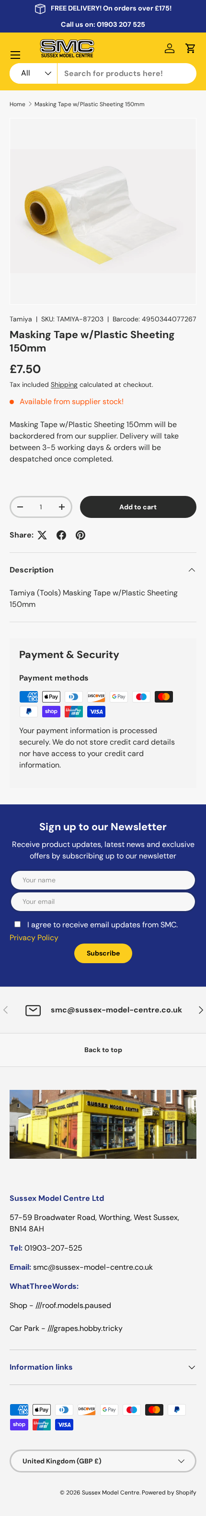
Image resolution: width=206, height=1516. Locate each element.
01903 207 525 (121, 24)
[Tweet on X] (42, 535)
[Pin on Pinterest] (80, 535)
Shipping (64, 384)
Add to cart (138, 507)
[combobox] (103, 73)
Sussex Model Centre (110, 1492)
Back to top (103, 1049)
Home (17, 104)
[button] (190, 48)
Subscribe (103, 953)
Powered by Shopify (169, 1492)
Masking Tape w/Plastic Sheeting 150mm (89, 104)
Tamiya (21, 319)
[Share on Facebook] (61, 535)
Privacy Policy (34, 938)
